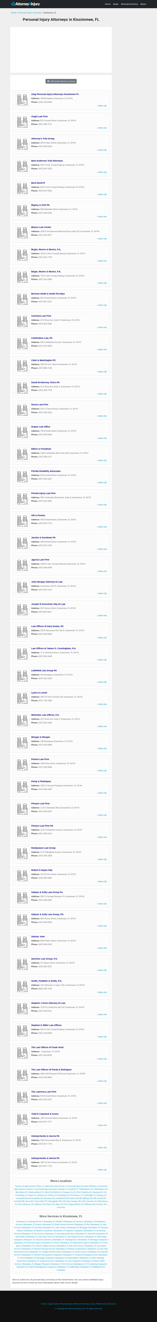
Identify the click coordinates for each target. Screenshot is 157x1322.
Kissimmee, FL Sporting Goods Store (60, 1233)
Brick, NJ (101, 1198)
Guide (115, 4)
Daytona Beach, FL (36, 1192)
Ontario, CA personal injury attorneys (41, 1189)
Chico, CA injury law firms (47, 1186)
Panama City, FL (69, 1192)
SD (20, 1204)
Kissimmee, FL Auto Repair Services (69, 1237)
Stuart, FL (32, 1195)
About (143, 4)
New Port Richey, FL (53, 1192)
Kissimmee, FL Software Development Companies (42, 1255)
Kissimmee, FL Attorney (73, 1221)
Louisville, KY (37, 1198)
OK (64, 1201)
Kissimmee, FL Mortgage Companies (92, 1239)
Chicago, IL (101, 1195)
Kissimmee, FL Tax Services (33, 1233)
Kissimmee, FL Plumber (53, 1221)
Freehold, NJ (19, 1201)
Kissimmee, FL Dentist (32, 1224)
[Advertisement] (61, 50)
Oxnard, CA (62, 1189)
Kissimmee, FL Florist (50, 1243)
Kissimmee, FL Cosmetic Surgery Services (39, 1246)
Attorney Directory (129, 4)
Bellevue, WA (90, 1204)
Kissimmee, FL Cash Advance (54, 1227)
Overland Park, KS (23, 1198)
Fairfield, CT (74, 1189)
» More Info (102, 106)
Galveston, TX (28, 1204)
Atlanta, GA (42, 1195)
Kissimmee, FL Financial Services (41, 1261)
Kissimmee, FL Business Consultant (38, 1230)
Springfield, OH (55, 1201)
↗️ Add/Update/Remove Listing (61, 81)
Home (108, 4)
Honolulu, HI (64, 1195)
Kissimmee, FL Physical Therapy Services (38, 1249)
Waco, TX (59, 1204)
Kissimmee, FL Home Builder (67, 1258)
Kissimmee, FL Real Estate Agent (27, 1243)
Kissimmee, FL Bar (82, 1224)
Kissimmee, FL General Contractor (38, 1239)
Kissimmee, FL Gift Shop (32, 1227)
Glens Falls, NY (41, 1201)
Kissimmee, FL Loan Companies (68, 1261)
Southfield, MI (62, 1198)
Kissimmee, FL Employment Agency (75, 1243)
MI (80, 1198)
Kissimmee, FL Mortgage (77, 1227)
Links (92, 1304)
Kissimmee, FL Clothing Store (65, 1239)
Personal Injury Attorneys (30, 12)
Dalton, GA (52, 1195)
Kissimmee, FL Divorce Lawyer (75, 1252)
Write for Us (102, 1304)
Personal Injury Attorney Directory (74, 1304)
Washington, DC (86, 1189)
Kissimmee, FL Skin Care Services (70, 1246)
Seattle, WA (101, 1204)
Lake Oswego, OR (74, 1201)
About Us (112, 1304)
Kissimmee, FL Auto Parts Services (40, 1237)
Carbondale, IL (90, 1195)
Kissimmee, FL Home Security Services (58, 1224)
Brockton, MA (49, 1198)
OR (83, 1201)
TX (66, 1204)
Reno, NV (29, 1201)
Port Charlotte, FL (84, 1192)
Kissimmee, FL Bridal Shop (68, 1267)
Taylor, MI (74, 1198)
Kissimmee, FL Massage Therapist (36, 1264)
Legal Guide (53, 1304)
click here (61, 1207)
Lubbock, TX (40, 1204)
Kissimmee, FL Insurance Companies (68, 1230)
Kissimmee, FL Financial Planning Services (80, 1255)
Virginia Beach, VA (75, 1204)
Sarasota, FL (98, 1192)
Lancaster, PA (91, 1201)
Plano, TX (50, 1204)
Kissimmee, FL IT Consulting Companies (90, 1264)
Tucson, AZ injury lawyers (25, 1186)
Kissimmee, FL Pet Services (62, 1264)
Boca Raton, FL (22, 1192)
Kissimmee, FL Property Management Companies (36, 1267)
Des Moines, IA (76, 1195)
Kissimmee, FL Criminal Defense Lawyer (46, 1252)
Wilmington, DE (100, 1189)
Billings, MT (88, 1198)
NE (95, 1198)
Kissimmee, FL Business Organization (71, 1249)
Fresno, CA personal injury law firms (73, 1186)
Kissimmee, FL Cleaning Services (30, 1221)
